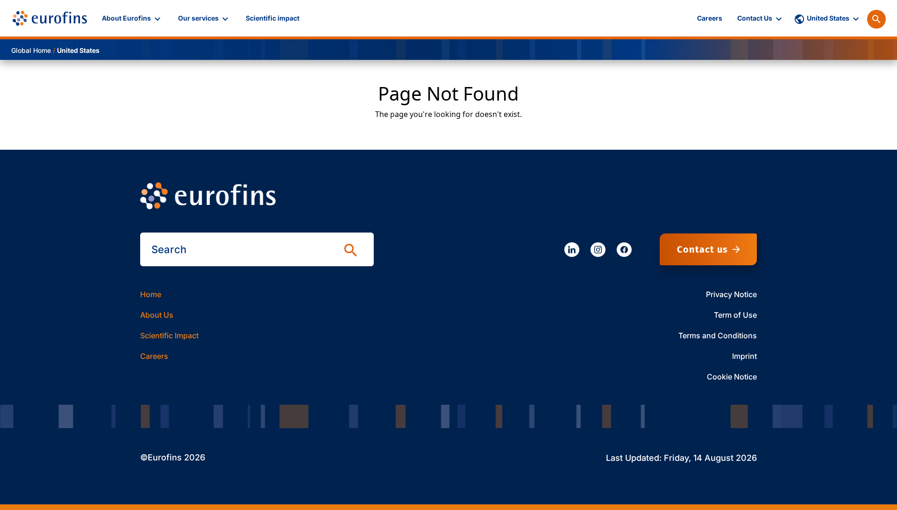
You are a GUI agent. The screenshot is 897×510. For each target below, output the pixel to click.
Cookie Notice (732, 376)
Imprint (744, 356)
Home (150, 294)
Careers (154, 356)
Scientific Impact (169, 335)
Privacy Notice (731, 294)
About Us (156, 315)
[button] (132, 18)
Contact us (702, 249)
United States (78, 50)
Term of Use (735, 315)
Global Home (31, 50)
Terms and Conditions (717, 335)
